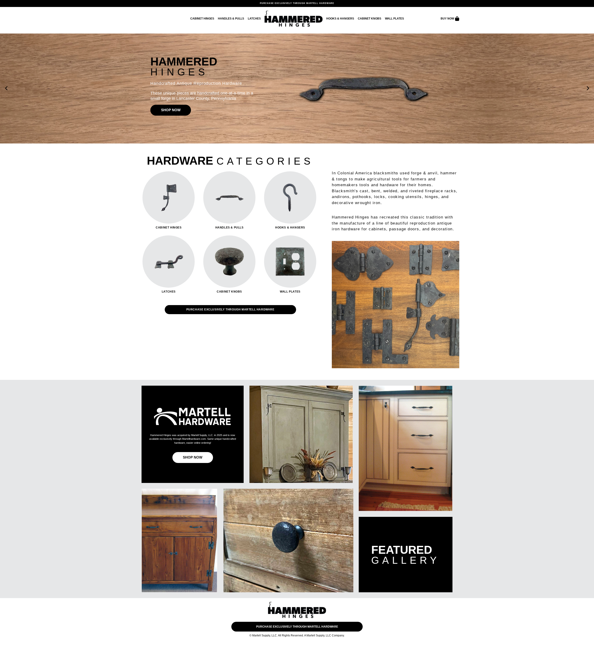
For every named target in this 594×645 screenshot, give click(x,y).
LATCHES (254, 18)
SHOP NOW (171, 110)
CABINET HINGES (202, 18)
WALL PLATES (394, 18)
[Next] (587, 88)
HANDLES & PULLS (231, 18)
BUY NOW (448, 18)
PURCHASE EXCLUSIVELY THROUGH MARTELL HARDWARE (297, 3)
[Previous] (6, 88)
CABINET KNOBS (369, 18)
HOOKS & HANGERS (340, 18)
